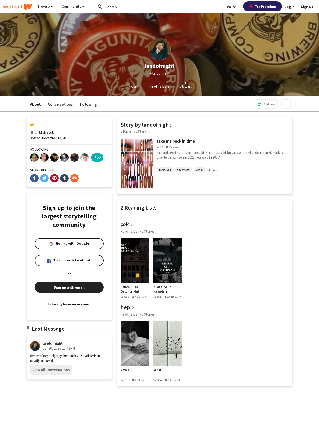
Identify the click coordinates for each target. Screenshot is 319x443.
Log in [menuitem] (290, 6)
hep (125, 307)
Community (72, 6)
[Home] (17, 6)
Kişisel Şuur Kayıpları (162, 289)
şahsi (157, 370)
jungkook (165, 169)
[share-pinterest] (54, 178)
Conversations (60, 104)
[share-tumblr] (64, 178)
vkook (199, 169)
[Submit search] (100, 6)
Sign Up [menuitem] (307, 6)
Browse (43, 6)
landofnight (53, 343)
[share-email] (74, 178)
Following (88, 104)
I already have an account (69, 304)
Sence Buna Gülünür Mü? (130, 289)
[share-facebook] (34, 178)
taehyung (183, 169)
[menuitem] (266, 104)
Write (232, 6)
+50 (97, 157)
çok (125, 224)
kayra (125, 370)
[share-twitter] (44, 178)
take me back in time (176, 141)
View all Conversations (51, 369)
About (35, 104)
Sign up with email (69, 287)
